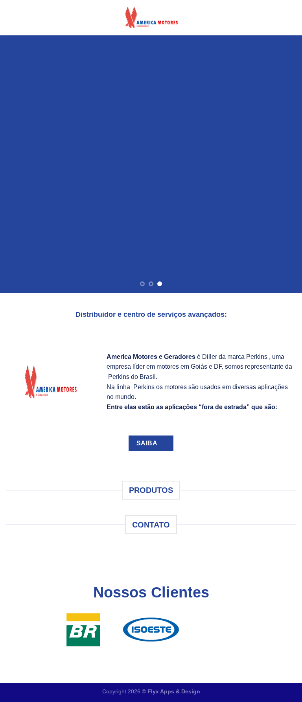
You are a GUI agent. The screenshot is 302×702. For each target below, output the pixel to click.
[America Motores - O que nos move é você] (151, 17)
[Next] (286, 164)
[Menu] (10, 17)
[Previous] (16, 164)
